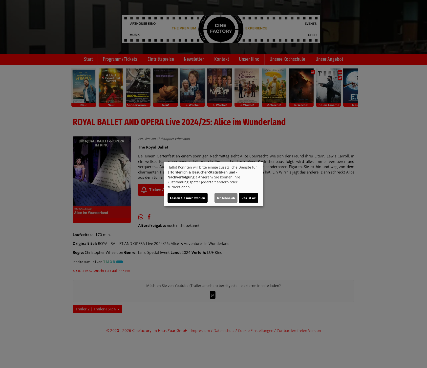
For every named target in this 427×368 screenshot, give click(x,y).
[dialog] (213, 184)
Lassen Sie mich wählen (187, 198)
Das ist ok (248, 198)
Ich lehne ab (226, 198)
